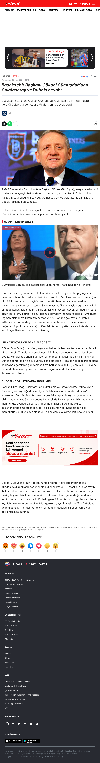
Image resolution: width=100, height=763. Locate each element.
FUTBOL (42, 10)
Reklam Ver (9, 662)
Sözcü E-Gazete (11, 634)
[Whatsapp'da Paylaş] (9, 123)
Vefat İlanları (10, 667)
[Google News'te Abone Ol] (89, 76)
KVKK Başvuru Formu (14, 704)
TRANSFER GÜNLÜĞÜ (26, 10)
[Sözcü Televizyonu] (7, 564)
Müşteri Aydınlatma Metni (15, 686)
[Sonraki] (92, 58)
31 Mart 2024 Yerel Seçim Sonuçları (20, 580)
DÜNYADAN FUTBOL (84, 10)
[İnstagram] (7, 723)
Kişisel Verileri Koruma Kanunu (17, 681)
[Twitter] (19, 723)
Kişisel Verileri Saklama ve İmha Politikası (22, 695)
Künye (7, 658)
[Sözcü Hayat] (30, 563)
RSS (6, 708)
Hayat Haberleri (11, 602)
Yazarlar (8, 589)
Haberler (6, 75)
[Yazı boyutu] (95, 123)
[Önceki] (8, 58)
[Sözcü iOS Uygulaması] (13, 741)
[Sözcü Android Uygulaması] (31, 741)
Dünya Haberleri (11, 606)
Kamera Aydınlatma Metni (15, 699)
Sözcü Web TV (11, 625)
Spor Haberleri (11, 630)
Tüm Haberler (10, 639)
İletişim (8, 653)
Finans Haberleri (11, 593)
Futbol (16, 75)
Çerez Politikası (11, 690)
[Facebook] (13, 723)
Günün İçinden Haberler (15, 621)
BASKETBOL (54, 10)
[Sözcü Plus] (43, 564)
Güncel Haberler (13, 615)
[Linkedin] (36, 723)
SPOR (9, 10)
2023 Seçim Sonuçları (14, 584)
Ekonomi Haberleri (12, 598)
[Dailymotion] (30, 723)
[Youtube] (24, 723)
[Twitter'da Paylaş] (4, 123)
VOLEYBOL (67, 10)
